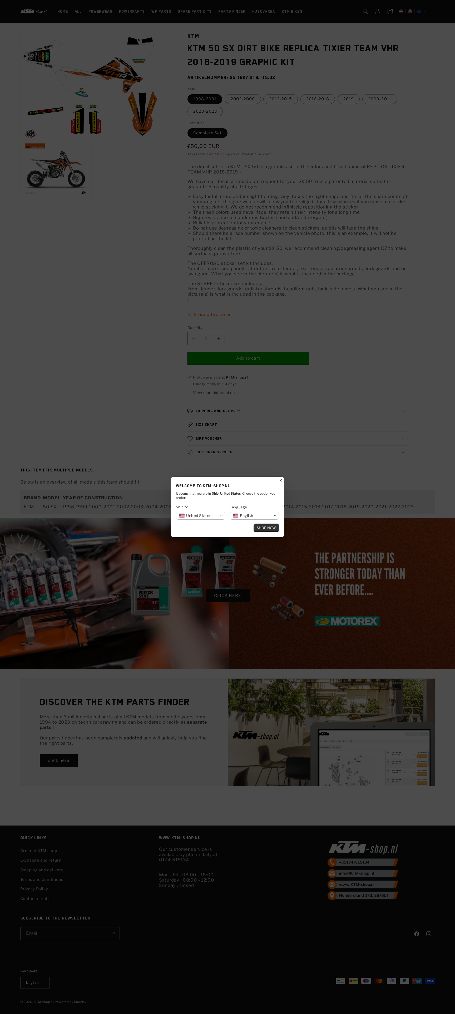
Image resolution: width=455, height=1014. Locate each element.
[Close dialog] (280, 480)
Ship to (182, 507)
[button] (200, 515)
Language (238, 507)
